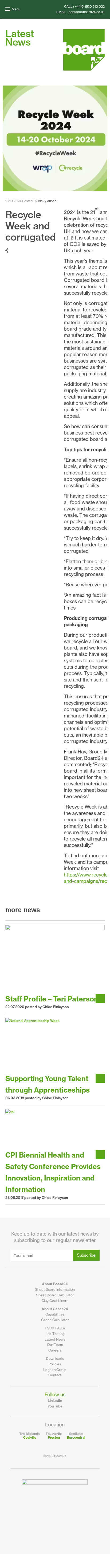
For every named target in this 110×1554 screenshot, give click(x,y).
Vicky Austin (47, 201)
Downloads (55, 1358)
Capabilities (55, 1314)
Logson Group (54, 1370)
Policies (55, 1364)
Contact (54, 1375)
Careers (55, 1350)
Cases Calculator (55, 1320)
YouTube (55, 1406)
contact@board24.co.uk (87, 12)
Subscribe (86, 1255)
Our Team (55, 1344)
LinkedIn (55, 1400)
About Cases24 (55, 1309)
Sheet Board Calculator (55, 1295)
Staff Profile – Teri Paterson (51, 999)
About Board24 (55, 1284)
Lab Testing (55, 1334)
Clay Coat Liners (54, 1301)
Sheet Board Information (55, 1289)
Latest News (55, 1339)
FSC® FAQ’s (55, 1328)
